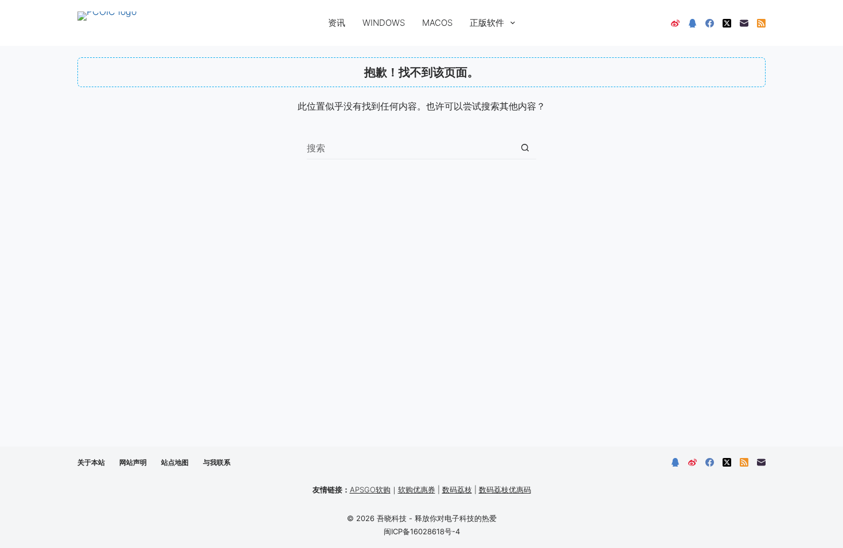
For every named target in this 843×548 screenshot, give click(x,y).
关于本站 (91, 462)
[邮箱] (744, 23)
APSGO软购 (370, 489)
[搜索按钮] (525, 147)
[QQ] (692, 23)
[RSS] (761, 23)
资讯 (336, 22)
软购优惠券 (416, 489)
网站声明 (133, 462)
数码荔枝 (457, 489)
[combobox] (410, 147)
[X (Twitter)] (727, 23)
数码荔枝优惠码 (505, 489)
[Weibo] (675, 23)
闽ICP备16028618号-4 (422, 531)
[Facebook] (709, 23)
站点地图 (175, 462)
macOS (437, 22)
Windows (383, 22)
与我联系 (217, 462)
